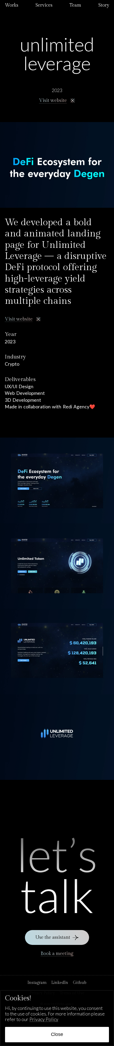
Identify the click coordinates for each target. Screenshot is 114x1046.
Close (57, 1034)
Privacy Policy (43, 1019)
